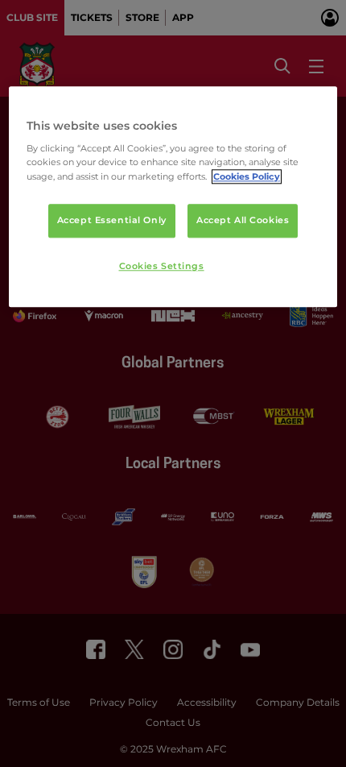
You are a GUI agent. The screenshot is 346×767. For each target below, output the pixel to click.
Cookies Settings (161, 266)
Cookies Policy (246, 176)
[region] (173, 197)
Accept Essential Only (112, 220)
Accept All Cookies (242, 220)
